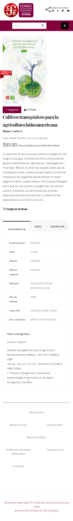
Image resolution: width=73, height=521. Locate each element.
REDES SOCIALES (60, 8)
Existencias (57, 226)
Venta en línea (18, 425)
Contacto (18, 466)
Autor (38, 226)
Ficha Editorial (16, 229)
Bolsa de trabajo (37, 437)
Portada (31, 109)
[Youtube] (68, 10)
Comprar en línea (16, 209)
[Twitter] (64, 10)
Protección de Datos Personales (18, 451)
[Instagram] (54, 10)
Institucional (55, 425)
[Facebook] (59, 10)
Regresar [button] (13, 109)
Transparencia (55, 449)
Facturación (36, 412)
